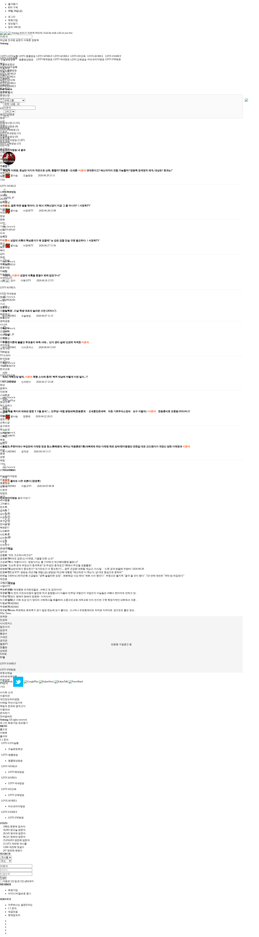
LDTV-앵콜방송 (27, 56)
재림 (2, 460)
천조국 (3, 507)
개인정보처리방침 (9, 699)
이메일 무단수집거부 (11, 702)
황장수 (3, 633)
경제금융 (5, 321)
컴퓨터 (3, 388)
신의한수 (5, 544)
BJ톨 (2, 657)
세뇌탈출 (5, 500)
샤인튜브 (5, 534)
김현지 (19, 40)
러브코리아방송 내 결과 (12, 150)
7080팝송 (5, 352)
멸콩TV (4, 644)
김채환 (3, 510)
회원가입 (13, 20)
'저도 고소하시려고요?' (20, 555)
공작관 (3, 640)
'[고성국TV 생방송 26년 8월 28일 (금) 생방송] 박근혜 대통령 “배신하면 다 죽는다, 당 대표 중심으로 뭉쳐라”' (65, 572)
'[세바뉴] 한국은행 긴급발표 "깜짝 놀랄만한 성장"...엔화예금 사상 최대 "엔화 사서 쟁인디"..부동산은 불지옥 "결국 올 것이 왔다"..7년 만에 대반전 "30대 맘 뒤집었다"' (96, 575)
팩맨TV (4, 527)
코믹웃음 (5, 345)
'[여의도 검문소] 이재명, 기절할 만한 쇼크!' (31, 558)
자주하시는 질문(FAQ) (20, 904)
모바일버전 (6, 716)
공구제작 (5, 426)
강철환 (3, 555)
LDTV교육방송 (78, 59)
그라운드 (5, 503)
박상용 (3, 40)
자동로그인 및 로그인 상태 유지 (18, 881)
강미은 (3, 551)
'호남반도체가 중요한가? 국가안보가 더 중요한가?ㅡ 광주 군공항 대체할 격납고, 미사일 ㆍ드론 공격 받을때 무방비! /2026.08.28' (76, 568)
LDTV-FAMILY (8, 663)
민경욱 (3, 620)
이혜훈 (27, 40)
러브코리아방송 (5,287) (12, 140)
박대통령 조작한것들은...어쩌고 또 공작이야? (35, 589)
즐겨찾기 (13, 4)
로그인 (11, 16)
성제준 (3, 650)
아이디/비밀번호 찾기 (19, 893)
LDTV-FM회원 (8, 669)
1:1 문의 (12, 908)
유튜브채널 (6, 673)
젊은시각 (5, 626)
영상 (2, 118)
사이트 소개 (6, 692)
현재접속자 (14, 915)
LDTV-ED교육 (78, 56)
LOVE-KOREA (95, 56)
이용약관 (5, 695)
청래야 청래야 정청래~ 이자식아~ (30, 596)
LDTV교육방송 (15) (10, 143)
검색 (6, 115)
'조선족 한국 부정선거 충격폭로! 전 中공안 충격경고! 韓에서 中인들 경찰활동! (50, 565)
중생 (2, 453)
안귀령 (11, 40)
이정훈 (3, 541)
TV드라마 (5, 355)
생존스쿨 (5, 419)
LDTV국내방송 (61, 59)
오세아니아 (6, 277)
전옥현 (3, 616)
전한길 (3, 575)
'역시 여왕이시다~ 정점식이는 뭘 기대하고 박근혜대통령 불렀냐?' (43, 562)
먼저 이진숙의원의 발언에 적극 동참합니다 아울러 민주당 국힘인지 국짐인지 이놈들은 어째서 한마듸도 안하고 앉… (73, 593)
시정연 (3, 489)
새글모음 (13, 911)
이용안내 (5, 709)
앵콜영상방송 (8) (9, 126)
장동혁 (35, 40)
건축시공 (5, 422)
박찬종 (3, 579)
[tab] (129, 743)
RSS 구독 (13, 7)
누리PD (4, 531)
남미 (2, 253)
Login (3, 877)
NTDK (3, 654)
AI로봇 (3, 391)
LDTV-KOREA (8, 287)
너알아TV (5, 586)
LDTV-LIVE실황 (9, 56)
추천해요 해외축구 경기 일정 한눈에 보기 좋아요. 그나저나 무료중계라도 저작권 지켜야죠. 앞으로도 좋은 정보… (72, 610)
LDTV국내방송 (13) (10, 133)
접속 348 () (14, 27)
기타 (2, 686)
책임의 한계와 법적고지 (12, 706)
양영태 (3, 565)
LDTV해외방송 (44, 59)
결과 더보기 (15, 498)
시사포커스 (6, 623)
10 (9, 537)
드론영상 (5, 409)
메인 (2, 63)
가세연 (3, 637)
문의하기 (5, 713)
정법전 (3, 493)
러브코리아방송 (8, 476)
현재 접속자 (14, 826)
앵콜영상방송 (26, 59)
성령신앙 (5, 172)
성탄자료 (5, 145)
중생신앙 (5, 95)
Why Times (5, 613)
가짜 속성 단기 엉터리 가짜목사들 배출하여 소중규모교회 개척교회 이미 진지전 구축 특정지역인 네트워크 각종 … (73, 600)
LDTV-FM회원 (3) (9, 129)
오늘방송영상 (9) (9, 136)
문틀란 (3, 647)
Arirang (15, 33)
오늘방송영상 (7, 64)
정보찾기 (13, 23)
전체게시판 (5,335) (10, 123)
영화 (2, 219)
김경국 (3, 630)
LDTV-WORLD (8, 186)
